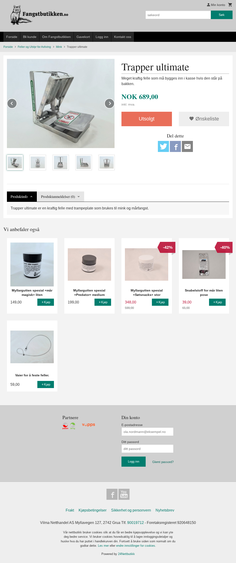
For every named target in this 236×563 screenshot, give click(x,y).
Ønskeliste (206, 119)
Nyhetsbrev (165, 510)
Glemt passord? (163, 462)
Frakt (70, 510)
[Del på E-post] (187, 146)
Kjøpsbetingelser (92, 510)
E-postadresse (132, 425)
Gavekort (83, 37)
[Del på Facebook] (175, 146)
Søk (221, 15)
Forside (11, 37)
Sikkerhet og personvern (131, 510)
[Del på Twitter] (163, 146)
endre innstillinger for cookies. (136, 545)
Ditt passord (130, 442)
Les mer (104, 545)
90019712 (135, 523)
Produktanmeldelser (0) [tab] (58, 196)
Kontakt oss (122, 37)
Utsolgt (146, 119)
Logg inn (102, 37)
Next (114, 103)
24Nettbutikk (126, 554)
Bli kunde (29, 37)
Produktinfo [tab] (19, 196)
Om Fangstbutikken (56, 37)
